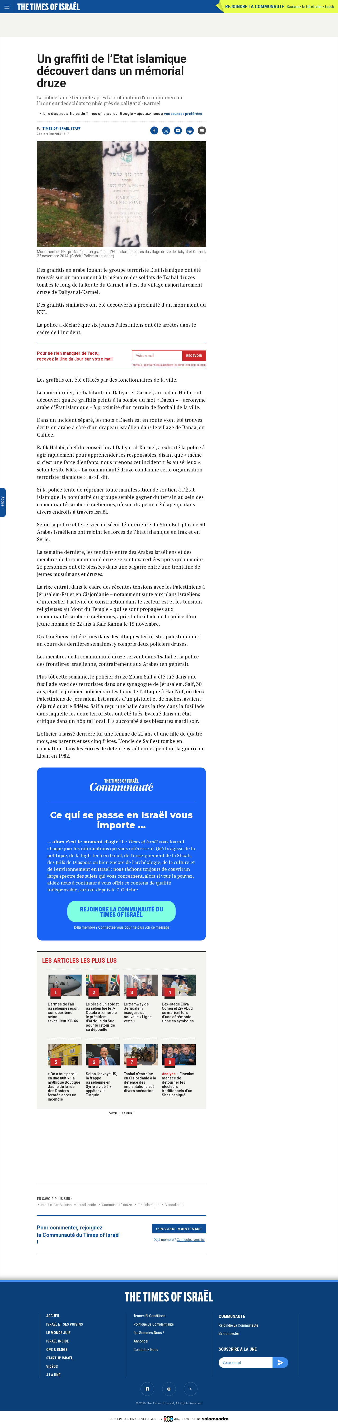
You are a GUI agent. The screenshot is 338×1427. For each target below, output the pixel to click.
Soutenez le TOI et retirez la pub (310, 6)
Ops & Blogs (57, 1350)
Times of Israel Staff (62, 128)
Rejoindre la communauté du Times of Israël (121, 911)
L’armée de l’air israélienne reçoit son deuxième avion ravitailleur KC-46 (63, 1012)
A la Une (53, 1375)
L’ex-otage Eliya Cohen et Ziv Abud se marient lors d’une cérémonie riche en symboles (178, 1012)
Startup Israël (59, 1358)
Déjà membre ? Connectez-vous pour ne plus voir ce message (121, 927)
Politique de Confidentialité (154, 1324)
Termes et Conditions (150, 1316)
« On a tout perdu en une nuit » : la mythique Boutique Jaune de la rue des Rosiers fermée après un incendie (64, 1086)
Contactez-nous (146, 1350)
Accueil (53, 1316)
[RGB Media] (172, 1419)
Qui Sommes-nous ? (149, 1333)
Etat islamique (148, 1205)
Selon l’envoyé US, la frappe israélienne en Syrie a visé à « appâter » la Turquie (101, 1084)
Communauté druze (117, 1205)
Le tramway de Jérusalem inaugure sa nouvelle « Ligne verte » (138, 1012)
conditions (184, 364)
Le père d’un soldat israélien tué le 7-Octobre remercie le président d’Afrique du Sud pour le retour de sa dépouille (102, 1017)
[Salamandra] (215, 1418)
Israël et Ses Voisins (56, 1205)
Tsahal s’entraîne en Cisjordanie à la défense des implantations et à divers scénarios (140, 1082)
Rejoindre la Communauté (254, 6)
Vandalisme (174, 1205)
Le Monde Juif (58, 1333)
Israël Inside (87, 1205)
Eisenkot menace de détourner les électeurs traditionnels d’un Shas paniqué (178, 1084)
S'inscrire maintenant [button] (179, 1228)
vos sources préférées (183, 114)
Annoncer (141, 1341)
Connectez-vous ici (191, 1239)
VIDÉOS (52, 1366)
